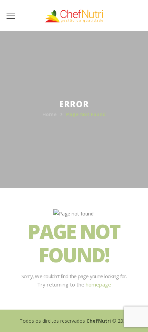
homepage (98, 284)
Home (49, 114)
